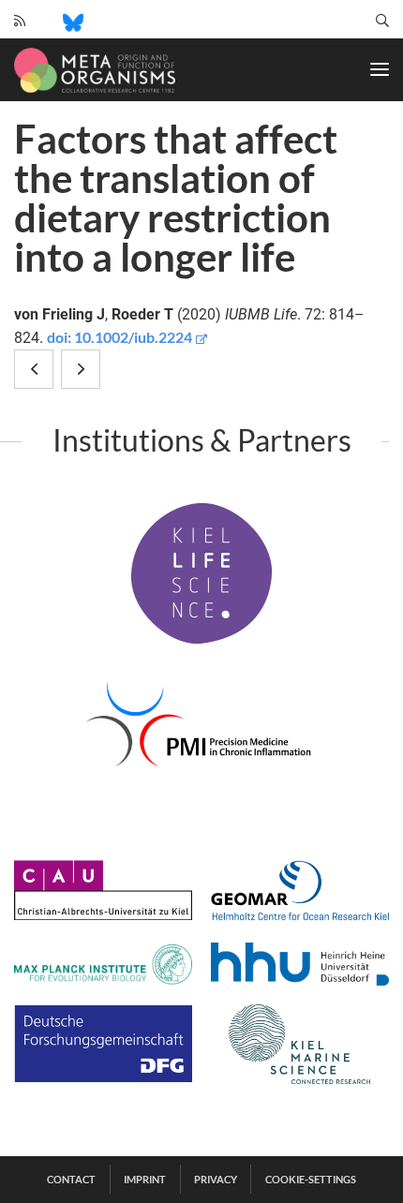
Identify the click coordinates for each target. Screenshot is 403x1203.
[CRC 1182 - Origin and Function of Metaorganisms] (94, 70)
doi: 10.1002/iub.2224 (119, 337)
